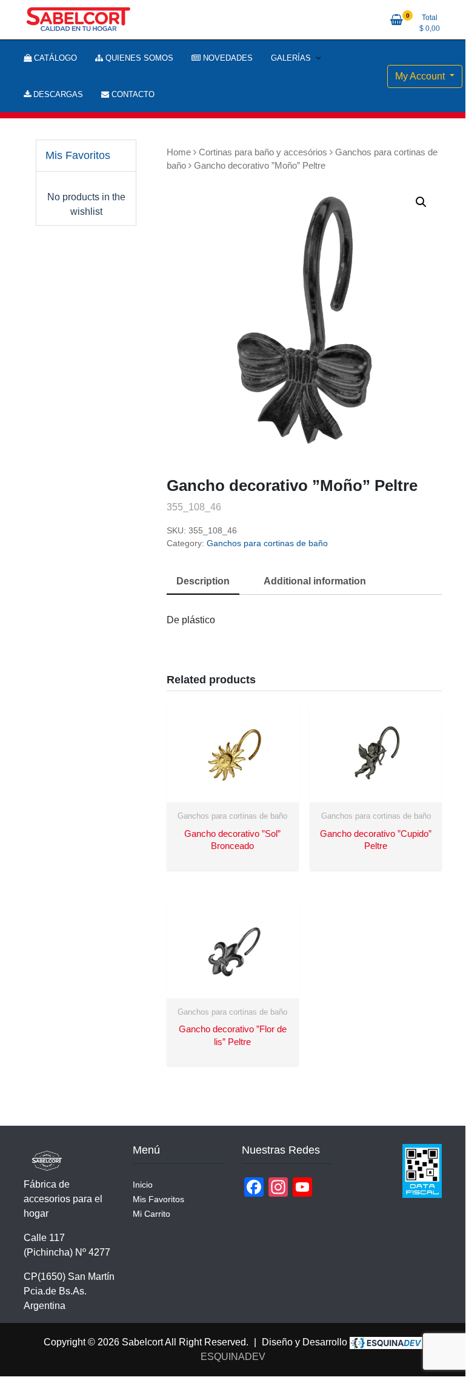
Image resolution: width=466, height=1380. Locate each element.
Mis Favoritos (158, 1199)
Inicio (143, 1184)
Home (179, 152)
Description (203, 581)
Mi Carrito (151, 1214)
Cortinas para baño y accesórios (263, 152)
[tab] (203, 582)
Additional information (315, 581)
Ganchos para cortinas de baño (267, 543)
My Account (421, 76)
